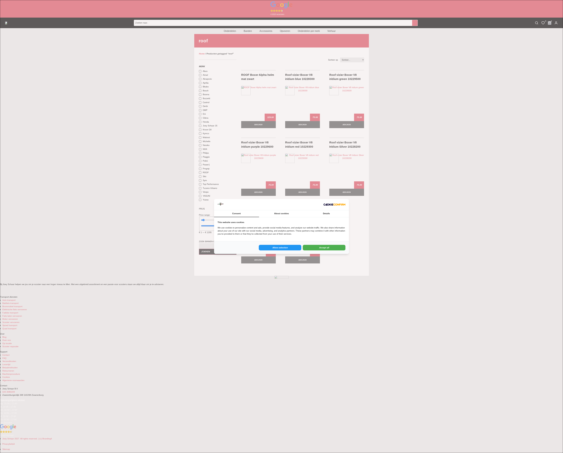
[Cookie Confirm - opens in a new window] (334, 204)
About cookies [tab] (281, 213)
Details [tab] (326, 213)
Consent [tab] (236, 213)
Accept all (324, 247)
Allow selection (280, 247)
